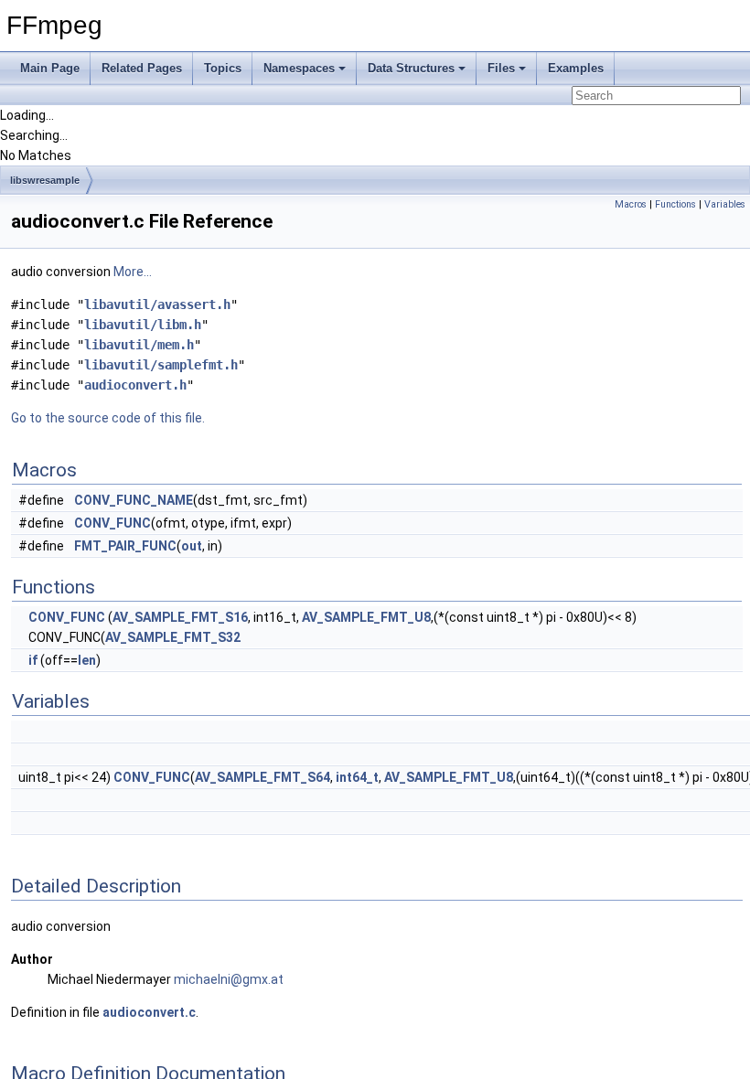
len (87, 660)
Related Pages (142, 68)
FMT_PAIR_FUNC (125, 546)
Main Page (50, 68)
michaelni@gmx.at (229, 979)
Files (501, 68)
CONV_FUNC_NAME (133, 500)
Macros (631, 204)
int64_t (357, 777)
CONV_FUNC (112, 523)
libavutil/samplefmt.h (161, 365)
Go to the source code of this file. (108, 418)
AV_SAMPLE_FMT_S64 (262, 777)
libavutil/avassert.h (157, 304)
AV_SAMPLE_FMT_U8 (366, 617)
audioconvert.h (135, 385)
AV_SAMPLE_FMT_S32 (173, 637)
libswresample (45, 180)
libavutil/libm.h (142, 324)
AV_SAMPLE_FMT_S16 (180, 617)
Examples (576, 68)
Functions (675, 204)
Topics (222, 68)
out (191, 546)
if (33, 660)
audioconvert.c (149, 1012)
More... (132, 271)
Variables (724, 204)
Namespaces (299, 68)
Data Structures (411, 68)
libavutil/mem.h (139, 344)
